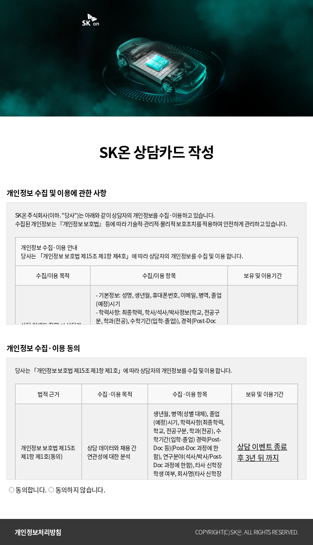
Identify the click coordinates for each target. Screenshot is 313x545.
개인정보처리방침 (38, 532)
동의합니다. (30, 489)
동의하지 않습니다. (79, 489)
